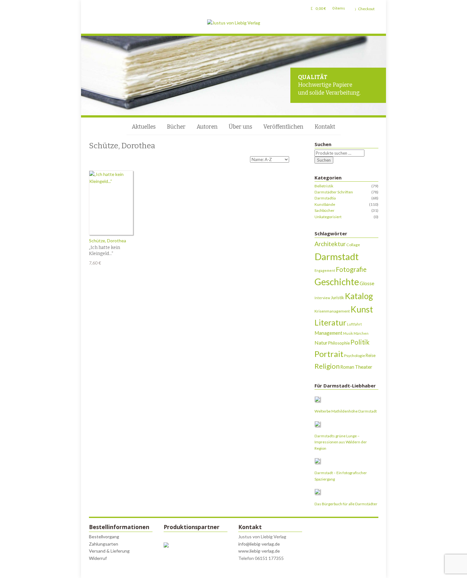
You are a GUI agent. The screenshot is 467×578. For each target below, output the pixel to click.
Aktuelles (144, 127)
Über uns (240, 127)
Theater (363, 367)
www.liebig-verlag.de (259, 551)
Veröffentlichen (283, 127)
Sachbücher (325, 210)
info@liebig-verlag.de (259, 544)
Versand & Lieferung (109, 551)
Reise (371, 355)
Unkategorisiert (328, 216)
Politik (359, 342)
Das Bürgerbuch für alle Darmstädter (346, 503)
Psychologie (354, 355)
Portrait (329, 354)
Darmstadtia (325, 198)
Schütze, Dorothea (107, 240)
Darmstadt (337, 256)
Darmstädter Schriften (334, 192)
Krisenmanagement (332, 311)
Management (328, 333)
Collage (353, 244)
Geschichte (337, 281)
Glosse (367, 283)
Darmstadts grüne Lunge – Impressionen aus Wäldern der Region (341, 442)
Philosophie (339, 343)
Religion (327, 366)
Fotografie (351, 269)
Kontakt (325, 127)
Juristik (337, 297)
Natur (321, 342)
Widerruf (98, 558)
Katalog (359, 296)
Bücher (176, 127)
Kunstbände (325, 204)
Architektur (330, 243)
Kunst (361, 309)
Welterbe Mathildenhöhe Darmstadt (346, 411)
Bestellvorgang (104, 536)
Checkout (366, 8)
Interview (322, 298)
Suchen (324, 160)
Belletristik (324, 186)
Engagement (325, 270)
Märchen (361, 333)
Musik (348, 333)
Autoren (207, 127)
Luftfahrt (354, 324)
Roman (347, 367)
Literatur (330, 322)
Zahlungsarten (103, 544)
